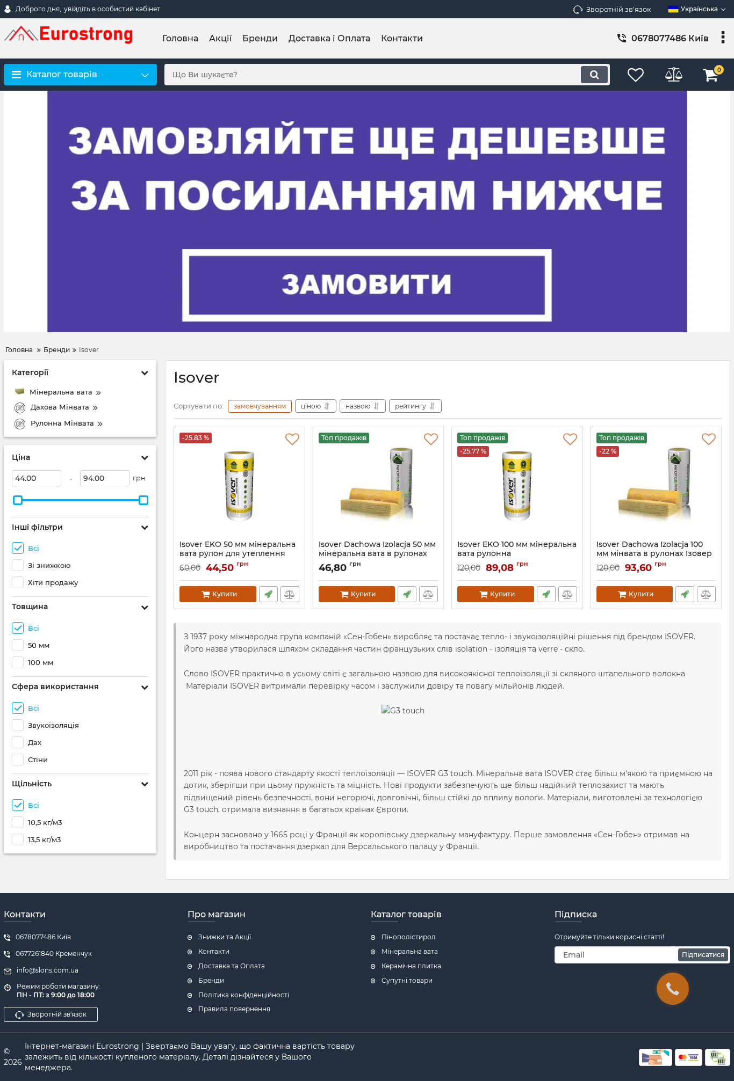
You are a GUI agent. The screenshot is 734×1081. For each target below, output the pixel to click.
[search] (594, 74)
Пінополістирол (409, 937)
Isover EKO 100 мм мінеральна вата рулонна (517, 549)
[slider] (18, 500)
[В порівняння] (289, 594)
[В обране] (292, 440)
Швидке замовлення (268, 594)
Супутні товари (407, 980)
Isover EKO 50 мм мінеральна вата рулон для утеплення (237, 554)
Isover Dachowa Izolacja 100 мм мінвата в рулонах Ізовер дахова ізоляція (654, 553)
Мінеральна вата (410, 951)
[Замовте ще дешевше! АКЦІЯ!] (367, 211)
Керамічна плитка (411, 966)
